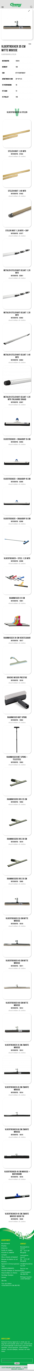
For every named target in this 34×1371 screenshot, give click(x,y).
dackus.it (21, 1369)
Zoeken (17, 1363)
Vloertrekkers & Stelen (8, 54)
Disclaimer (27, 1367)
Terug (30, 44)
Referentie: (14, 154)
